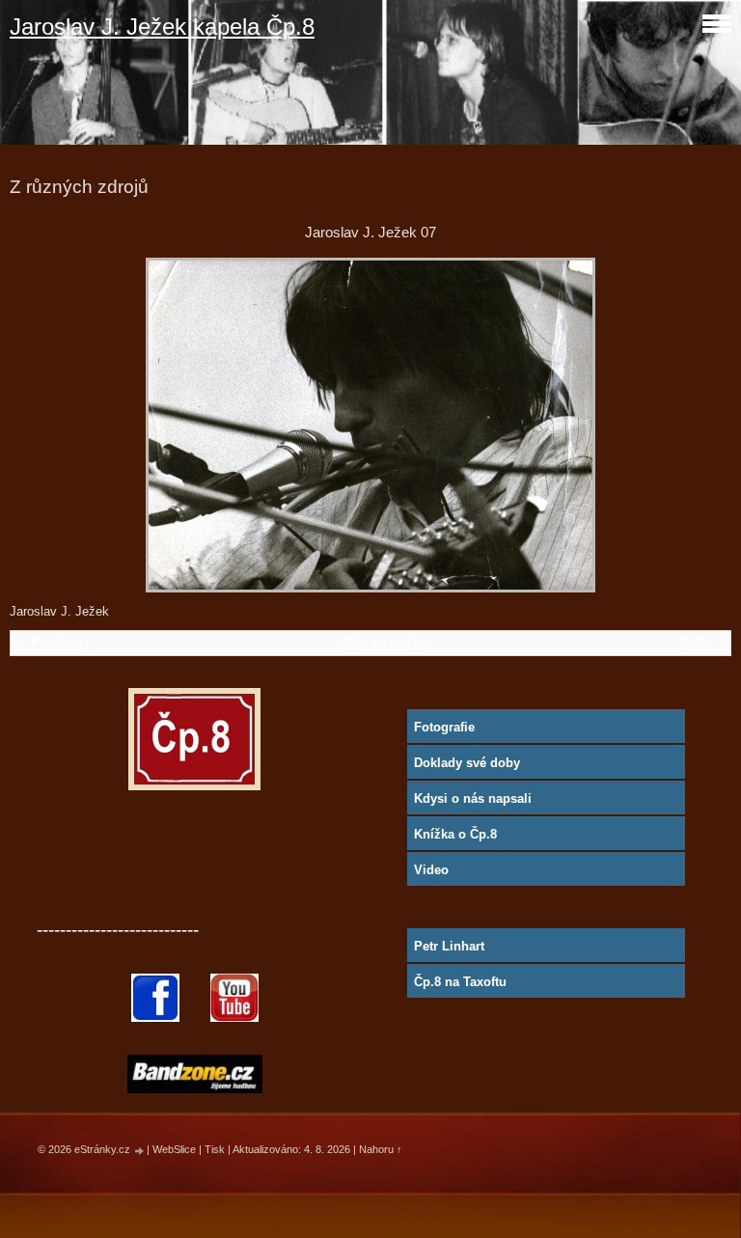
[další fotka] (700, 425)
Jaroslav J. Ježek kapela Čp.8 (162, 27)
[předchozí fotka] (41, 425)
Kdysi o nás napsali (473, 798)
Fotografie (444, 727)
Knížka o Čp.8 (455, 834)
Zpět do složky (384, 643)
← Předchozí (52, 643)
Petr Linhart (449, 946)
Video (431, 870)
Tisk (215, 1149)
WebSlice (174, 1149)
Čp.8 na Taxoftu (460, 982)
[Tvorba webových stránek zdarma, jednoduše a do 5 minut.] (140, 1150)
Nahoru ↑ (380, 1149)
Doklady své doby (467, 763)
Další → (703, 643)
